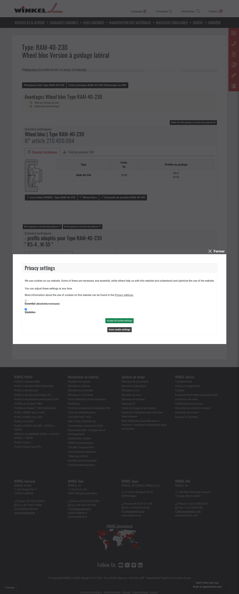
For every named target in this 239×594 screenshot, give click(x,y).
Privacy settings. (124, 295)
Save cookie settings (119, 329)
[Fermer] (216, 251)
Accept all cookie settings (119, 320)
